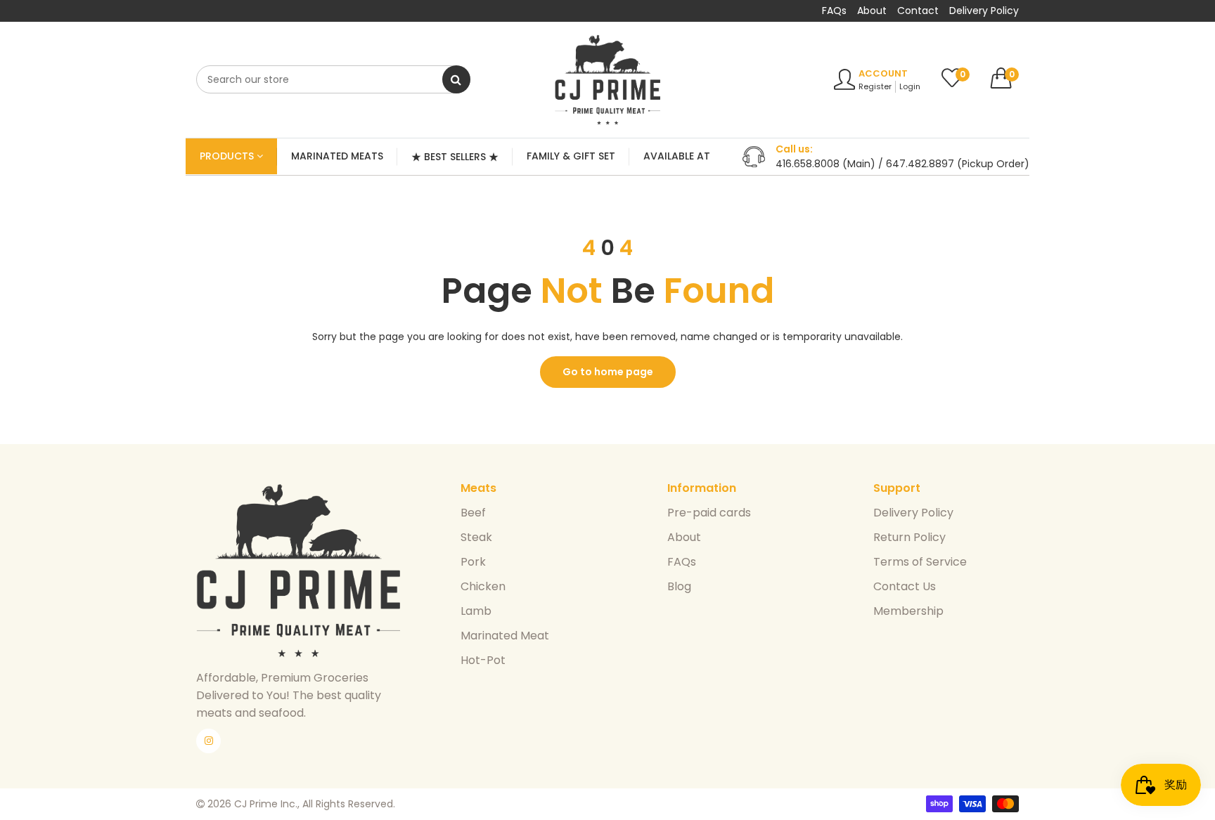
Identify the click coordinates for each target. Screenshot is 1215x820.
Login (909, 86)
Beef (473, 513)
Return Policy (909, 537)
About (872, 11)
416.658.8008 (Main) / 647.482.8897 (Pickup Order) (902, 164)
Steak (476, 537)
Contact (918, 11)
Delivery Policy (984, 11)
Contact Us (904, 586)
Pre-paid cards (709, 513)
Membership (908, 611)
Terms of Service (920, 562)
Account (883, 73)
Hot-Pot (483, 660)
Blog (679, 586)
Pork (473, 562)
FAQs (834, 11)
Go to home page (607, 372)
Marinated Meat (505, 635)
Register (875, 86)
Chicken (483, 586)
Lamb (476, 611)
